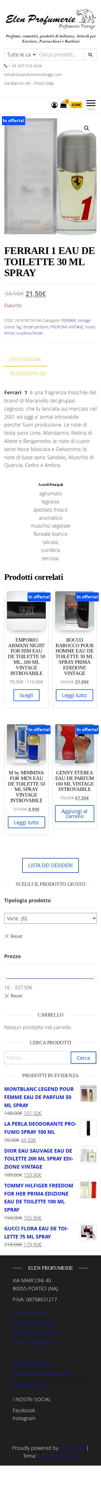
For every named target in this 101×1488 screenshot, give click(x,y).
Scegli (26, 695)
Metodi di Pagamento (34, 1333)
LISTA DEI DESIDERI (50, 865)
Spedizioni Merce (32, 1363)
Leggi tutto (74, 695)
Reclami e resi (28, 1384)
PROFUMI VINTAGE (66, 326)
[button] (87, 128)
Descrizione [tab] (25, 359)
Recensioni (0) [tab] (27, 373)
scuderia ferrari (30, 333)
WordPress (72, 1447)
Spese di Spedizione (33, 1343)
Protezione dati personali (41, 1373)
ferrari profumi (35, 326)
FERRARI (68, 320)
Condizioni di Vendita (34, 1323)
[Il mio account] (54, 104)
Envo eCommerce (58, 1455)
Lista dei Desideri (30, 1314)
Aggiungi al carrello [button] (74, 813)
